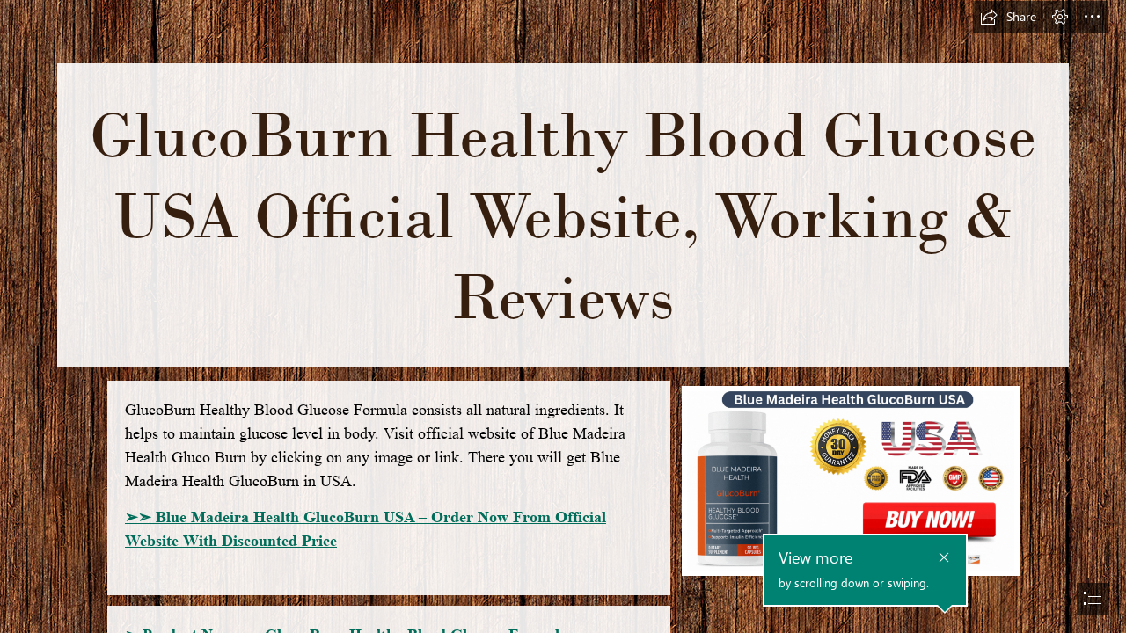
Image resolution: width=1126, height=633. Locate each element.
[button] (1008, 17)
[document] (563, 316)
